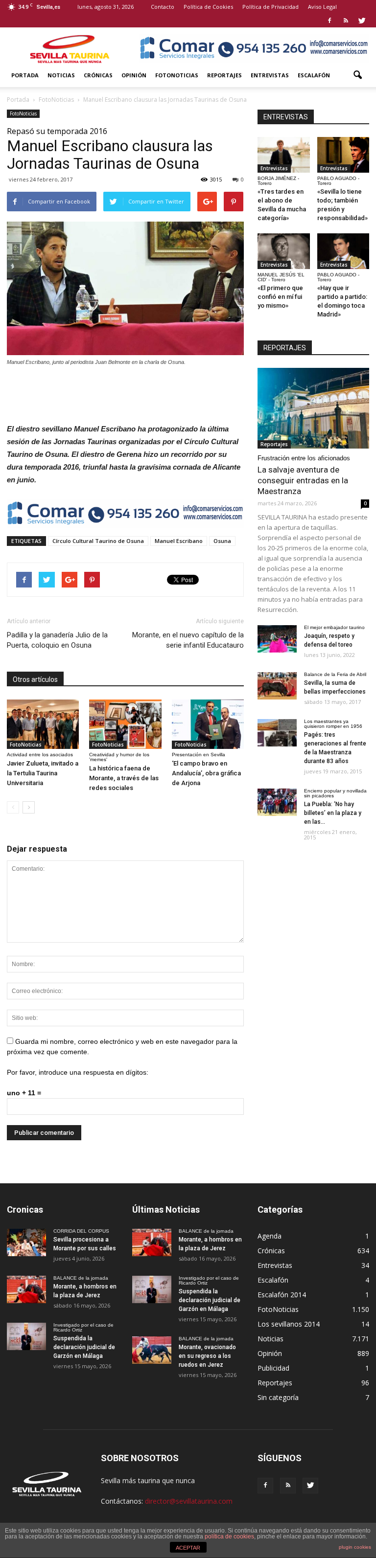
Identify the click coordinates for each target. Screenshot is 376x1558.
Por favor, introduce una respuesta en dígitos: (77, 1072)
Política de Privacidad (270, 6)
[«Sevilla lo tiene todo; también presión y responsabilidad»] (343, 155)
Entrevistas (270, 75)
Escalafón (314, 75)
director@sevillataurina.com (189, 1501)
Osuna (222, 540)
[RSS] (345, 20)
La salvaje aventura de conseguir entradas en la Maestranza (303, 480)
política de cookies (229, 1536)
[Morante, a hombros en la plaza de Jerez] (26, 1289)
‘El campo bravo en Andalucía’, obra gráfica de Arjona (206, 773)
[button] (357, 75)
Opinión (133, 75)
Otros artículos (35, 679)
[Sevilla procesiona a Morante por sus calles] (26, 1242)
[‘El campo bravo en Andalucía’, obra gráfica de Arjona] (208, 724)
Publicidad (273, 1368)
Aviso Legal (322, 6)
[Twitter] (361, 20)
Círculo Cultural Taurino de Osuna (98, 540)
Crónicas (98, 75)
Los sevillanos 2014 (289, 1324)
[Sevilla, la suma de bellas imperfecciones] (277, 686)
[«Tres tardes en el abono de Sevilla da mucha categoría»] (284, 155)
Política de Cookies (208, 6)
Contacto (162, 6)
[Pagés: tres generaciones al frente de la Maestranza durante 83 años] (277, 732)
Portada (25, 75)
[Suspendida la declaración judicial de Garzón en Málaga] (26, 1336)
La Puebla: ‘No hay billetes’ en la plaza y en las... (332, 813)
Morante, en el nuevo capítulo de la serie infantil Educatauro (188, 640)
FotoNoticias (176, 75)
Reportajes (224, 75)
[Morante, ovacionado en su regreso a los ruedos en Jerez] (151, 1350)
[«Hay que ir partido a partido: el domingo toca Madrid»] (343, 251)
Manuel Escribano (179, 540)
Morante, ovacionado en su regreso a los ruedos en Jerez (207, 1356)
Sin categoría (278, 1397)
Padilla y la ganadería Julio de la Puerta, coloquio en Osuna (57, 640)
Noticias (61, 75)
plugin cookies (355, 1547)
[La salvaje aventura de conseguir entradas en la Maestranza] (313, 408)
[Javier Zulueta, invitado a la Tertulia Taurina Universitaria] (43, 724)
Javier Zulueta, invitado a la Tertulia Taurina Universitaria (42, 773)
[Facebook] (329, 20)
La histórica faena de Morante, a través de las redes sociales (124, 778)
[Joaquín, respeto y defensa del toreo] (277, 639)
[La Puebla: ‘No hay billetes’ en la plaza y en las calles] (277, 802)
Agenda (270, 1236)
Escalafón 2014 (282, 1294)
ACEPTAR (188, 1548)
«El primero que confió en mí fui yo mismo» (280, 296)
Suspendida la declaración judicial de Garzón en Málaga (84, 1347)
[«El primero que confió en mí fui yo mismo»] (284, 251)
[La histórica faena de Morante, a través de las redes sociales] (125, 724)
